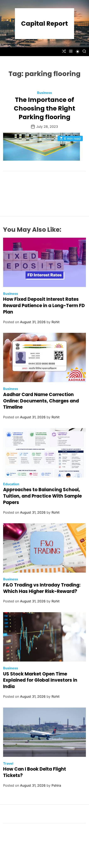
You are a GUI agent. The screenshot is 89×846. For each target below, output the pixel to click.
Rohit (56, 322)
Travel (8, 763)
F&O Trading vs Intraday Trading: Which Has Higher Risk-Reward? (42, 588)
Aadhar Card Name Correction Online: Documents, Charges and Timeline (41, 400)
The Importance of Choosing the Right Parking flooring (44, 108)
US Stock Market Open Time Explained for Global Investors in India (40, 680)
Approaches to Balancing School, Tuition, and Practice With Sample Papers (42, 496)
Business (44, 93)
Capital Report (44, 24)
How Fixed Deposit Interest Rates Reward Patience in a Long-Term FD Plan (44, 305)
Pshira (56, 785)
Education (11, 484)
